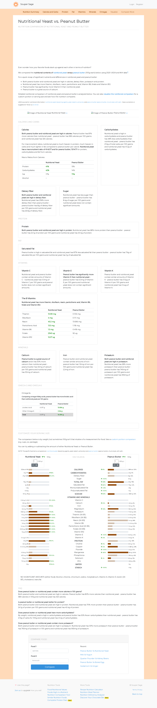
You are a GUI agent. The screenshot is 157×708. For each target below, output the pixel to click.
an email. (36, 105)
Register (139, 4)
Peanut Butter (120, 113)
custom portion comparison (124, 439)
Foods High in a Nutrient (57, 692)
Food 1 (33, 646)
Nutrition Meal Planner (89, 692)
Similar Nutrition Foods (57, 698)
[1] (127, 72)
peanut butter (79, 73)
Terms (135, 690)
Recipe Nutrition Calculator (91, 690)
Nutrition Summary (31, 12)
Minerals (92, 12)
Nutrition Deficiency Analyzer (92, 695)
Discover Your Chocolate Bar (94, 698)
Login (131, 4)
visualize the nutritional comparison (119, 94)
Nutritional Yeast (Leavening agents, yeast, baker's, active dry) (64, 102)
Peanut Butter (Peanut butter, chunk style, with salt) (104, 102)
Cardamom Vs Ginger (89, 666)
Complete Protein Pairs (59, 700)
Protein (65, 12)
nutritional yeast (60, 73)
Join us (17, 690)
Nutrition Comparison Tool (58, 695)
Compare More (127, 12)
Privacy (140, 690)
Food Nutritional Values (57, 690)
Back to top (137, 694)
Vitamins (81, 12)
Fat (73, 12)
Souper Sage (27, 4)
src (67, 113)
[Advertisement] (78, 49)
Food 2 (34, 656)
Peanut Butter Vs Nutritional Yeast (94, 651)
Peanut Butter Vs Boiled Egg (92, 662)
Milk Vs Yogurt (86, 655)
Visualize (114, 12)
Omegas (103, 12)
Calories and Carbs (50, 12)
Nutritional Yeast (58, 113)
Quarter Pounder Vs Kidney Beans (94, 658)
